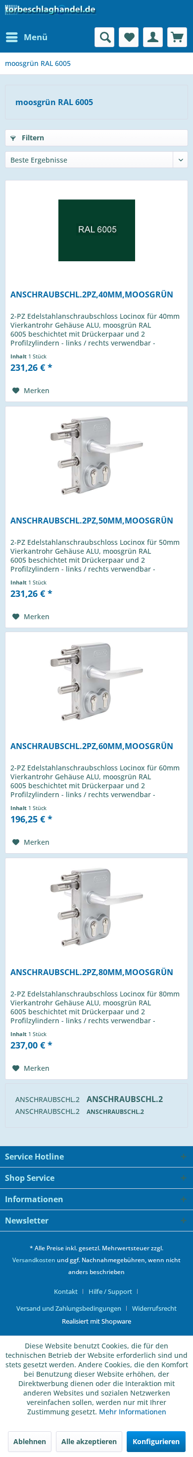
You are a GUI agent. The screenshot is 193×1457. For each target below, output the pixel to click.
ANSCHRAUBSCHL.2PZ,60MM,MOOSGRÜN (91, 746)
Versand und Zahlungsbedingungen (68, 1308)
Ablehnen (29, 1441)
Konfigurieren (156, 1441)
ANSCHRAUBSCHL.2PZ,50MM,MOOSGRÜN (91, 521)
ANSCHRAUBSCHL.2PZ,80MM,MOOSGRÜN (91, 972)
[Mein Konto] (153, 37)
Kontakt (66, 1291)
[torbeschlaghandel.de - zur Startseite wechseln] (50, 13)
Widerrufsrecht (154, 1308)
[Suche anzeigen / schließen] (104, 37)
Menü (36, 37)
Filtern (32, 137)
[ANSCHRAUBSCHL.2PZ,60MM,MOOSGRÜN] (96, 681)
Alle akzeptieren (89, 1441)
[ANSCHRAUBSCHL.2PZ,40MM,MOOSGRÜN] (96, 230)
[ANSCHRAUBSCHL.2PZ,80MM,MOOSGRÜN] (96, 907)
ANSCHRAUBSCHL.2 (48, 1099)
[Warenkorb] (177, 37)
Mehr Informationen (132, 1411)
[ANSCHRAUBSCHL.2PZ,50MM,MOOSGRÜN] (96, 456)
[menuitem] (26, 37)
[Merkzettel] (129, 37)
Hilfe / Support (110, 1291)
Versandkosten (33, 1260)
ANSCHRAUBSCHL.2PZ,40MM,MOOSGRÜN (91, 295)
